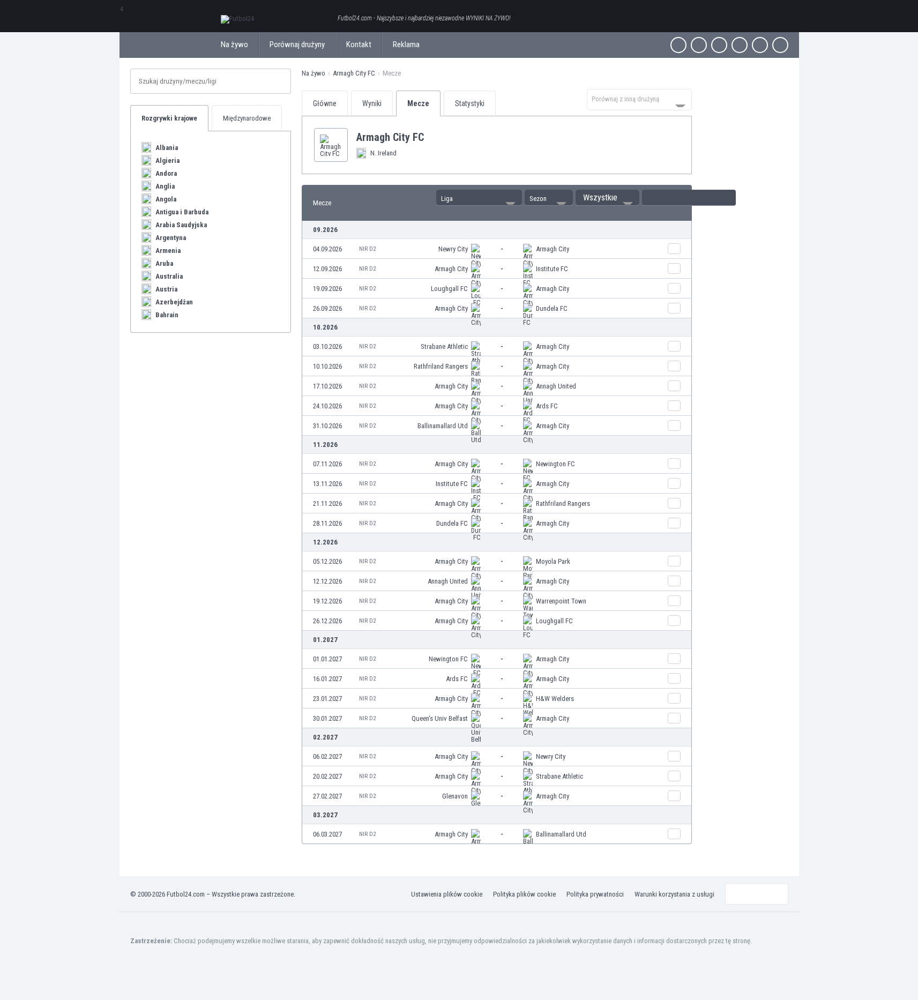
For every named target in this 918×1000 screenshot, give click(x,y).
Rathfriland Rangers (441, 366)
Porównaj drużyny (297, 44)
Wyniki (372, 103)
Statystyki (469, 103)
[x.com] (699, 45)
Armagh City (552, 249)
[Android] (760, 45)
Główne (325, 103)
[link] (496, 249)
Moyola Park (553, 561)
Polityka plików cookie (524, 894)
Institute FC (552, 269)
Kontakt (358, 44)
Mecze (418, 103)
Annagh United (556, 386)
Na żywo (234, 44)
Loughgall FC (449, 289)
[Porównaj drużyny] (674, 248)
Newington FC (555, 464)
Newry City (453, 249)
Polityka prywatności (595, 894)
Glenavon (455, 796)
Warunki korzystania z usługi (674, 894)
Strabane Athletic (444, 346)
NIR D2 (367, 248)
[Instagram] (719, 45)
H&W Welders (555, 699)
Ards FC (547, 406)
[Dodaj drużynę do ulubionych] (432, 137)
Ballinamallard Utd (442, 426)
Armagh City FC (354, 73)
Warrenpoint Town (561, 601)
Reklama (406, 44)
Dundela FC (552, 308)
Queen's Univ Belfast (440, 718)
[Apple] (740, 45)
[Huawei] (780, 45)
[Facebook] (678, 45)
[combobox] (639, 99)
